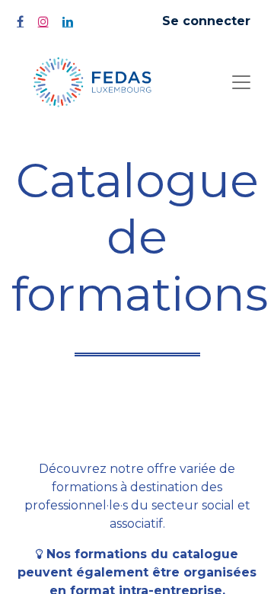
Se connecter (206, 21)
